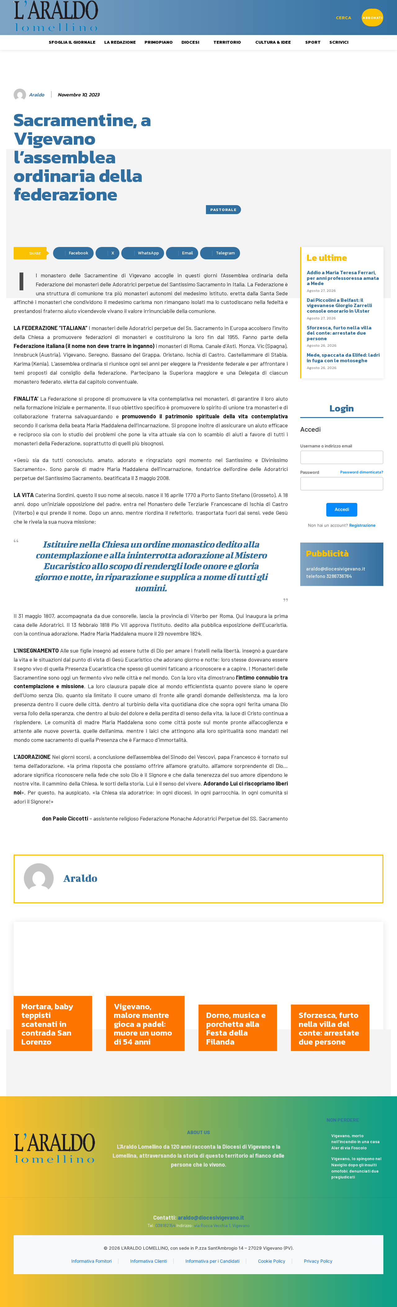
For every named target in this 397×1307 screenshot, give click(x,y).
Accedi (342, 509)
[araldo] (21, 95)
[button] (343, 18)
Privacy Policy (318, 1261)
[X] (204, 1286)
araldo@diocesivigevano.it (211, 1217)
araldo (36, 95)
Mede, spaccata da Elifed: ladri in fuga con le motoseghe (343, 357)
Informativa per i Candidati (212, 1261)
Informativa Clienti (148, 1261)
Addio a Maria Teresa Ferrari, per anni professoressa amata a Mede (343, 278)
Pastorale (223, 210)
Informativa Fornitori (91, 1261)
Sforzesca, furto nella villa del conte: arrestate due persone (339, 333)
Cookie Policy (271, 1261)
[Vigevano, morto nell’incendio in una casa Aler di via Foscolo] (314, 1140)
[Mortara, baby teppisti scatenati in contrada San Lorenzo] (60, 991)
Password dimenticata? (361, 472)
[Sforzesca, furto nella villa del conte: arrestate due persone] (337, 991)
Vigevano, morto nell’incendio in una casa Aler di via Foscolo (355, 1141)
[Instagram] (193, 1286)
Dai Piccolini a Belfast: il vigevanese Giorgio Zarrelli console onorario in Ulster (339, 305)
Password (341, 472)
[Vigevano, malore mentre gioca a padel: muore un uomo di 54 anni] (152, 991)
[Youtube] (215, 1286)
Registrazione (362, 525)
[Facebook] (182, 1286)
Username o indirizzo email (326, 446)
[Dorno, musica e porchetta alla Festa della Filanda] (244, 991)
